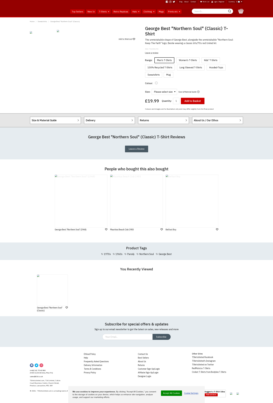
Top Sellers (77, 11)
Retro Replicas (120, 11)
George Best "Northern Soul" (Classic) (65, 21)
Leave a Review (136, 148)
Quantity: (167, 101)
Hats (134, 11)
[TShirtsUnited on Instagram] (170, 2)
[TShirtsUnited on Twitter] (174, 2)
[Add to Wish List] (67, 307)
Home (32, 21)
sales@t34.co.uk (36, 376)
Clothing (148, 11)
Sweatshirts (42, 21)
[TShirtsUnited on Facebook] (167, 2)
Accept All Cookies (171, 393)
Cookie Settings (191, 393)
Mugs (161, 11)
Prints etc (173, 11)
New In (91, 11)
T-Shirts (103, 11)
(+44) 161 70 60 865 (38, 370)
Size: (147, 91)
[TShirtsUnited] (41, 356)
